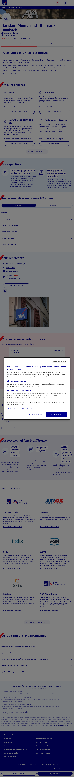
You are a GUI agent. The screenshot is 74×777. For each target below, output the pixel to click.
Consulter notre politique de (22, 409)
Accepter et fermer (56, 414)
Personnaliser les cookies (34, 414)
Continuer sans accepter (59, 362)
